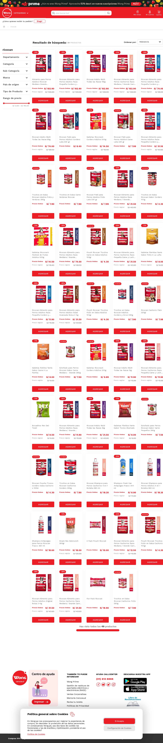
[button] (149, 13)
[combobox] (81, 13)
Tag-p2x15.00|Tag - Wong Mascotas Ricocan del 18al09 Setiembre (98, 345)
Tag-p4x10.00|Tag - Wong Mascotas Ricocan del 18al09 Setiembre (98, 230)
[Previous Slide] (50, 660)
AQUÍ (136, 4)
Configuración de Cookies (119, 728)
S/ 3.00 (16, 106)
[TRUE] (43, 100)
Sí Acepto (119, 721)
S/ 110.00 (24, 106)
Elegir (39, 21)
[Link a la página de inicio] (4, 27)
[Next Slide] (145, 660)
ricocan (13, 27)
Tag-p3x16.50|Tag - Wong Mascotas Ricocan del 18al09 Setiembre (71, 114)
